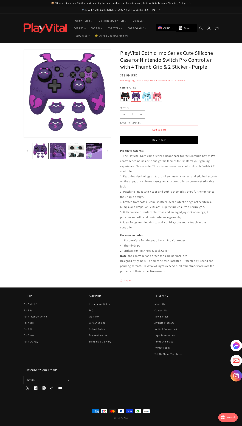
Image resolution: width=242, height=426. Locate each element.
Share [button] (127, 280)
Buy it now (159, 140)
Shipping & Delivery (100, 341)
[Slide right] (107, 151)
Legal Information (164, 335)
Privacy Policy (162, 347)
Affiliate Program (164, 322)
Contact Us (160, 310)
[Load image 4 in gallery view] (94, 151)
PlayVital (124, 418)
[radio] (125, 96)
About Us (159, 304)
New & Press (161, 316)
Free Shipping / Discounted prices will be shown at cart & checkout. (153, 80)
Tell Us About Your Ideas (168, 354)
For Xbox (29, 322)
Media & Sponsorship (166, 329)
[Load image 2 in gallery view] (58, 151)
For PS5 (28, 310)
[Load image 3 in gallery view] (76, 151)
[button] (166, 27)
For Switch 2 (31, 304)
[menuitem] (83, 20)
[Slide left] (27, 151)
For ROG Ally (31, 341)
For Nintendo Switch (35, 316)
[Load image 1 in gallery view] (40, 151)
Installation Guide (99, 304)
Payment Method (98, 335)
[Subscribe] (68, 380)
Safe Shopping (97, 322)
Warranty (94, 316)
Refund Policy (97, 329)
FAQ (91, 310)
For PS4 (28, 329)
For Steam (29, 335)
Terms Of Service (163, 341)
